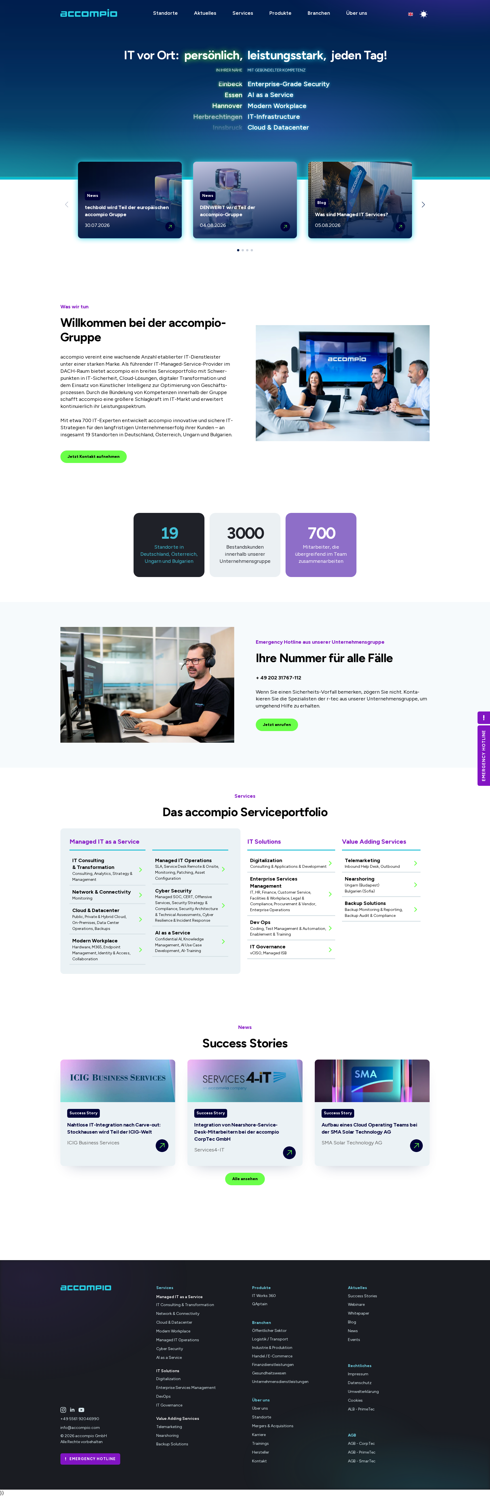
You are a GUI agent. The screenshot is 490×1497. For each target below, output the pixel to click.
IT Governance (169, 1405)
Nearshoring (167, 1435)
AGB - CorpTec (361, 1443)
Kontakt (259, 1461)
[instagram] (63, 1410)
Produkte (280, 13)
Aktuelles (205, 13)
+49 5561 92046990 (79, 1418)
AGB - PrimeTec (361, 1452)
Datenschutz (359, 1382)
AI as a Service (169, 1357)
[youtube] (81, 1410)
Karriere (259, 1434)
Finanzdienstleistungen (273, 1364)
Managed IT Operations (177, 1340)
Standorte (165, 13)
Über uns (356, 13)
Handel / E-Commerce (272, 1356)
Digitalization (168, 1378)
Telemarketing (169, 1426)
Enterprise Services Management (186, 1387)
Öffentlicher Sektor (269, 1330)
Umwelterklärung (363, 1391)
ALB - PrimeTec (361, 1409)
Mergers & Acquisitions (272, 1426)
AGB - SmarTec (361, 1461)
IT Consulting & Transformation (185, 1304)
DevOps (163, 1396)
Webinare (356, 1304)
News (353, 1330)
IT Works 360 (264, 1295)
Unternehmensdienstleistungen (280, 1381)
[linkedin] (72, 1410)
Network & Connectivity (177, 1313)
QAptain (259, 1304)
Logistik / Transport (270, 1339)
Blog (352, 1322)
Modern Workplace (173, 1331)
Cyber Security (169, 1348)
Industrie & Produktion (272, 1347)
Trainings (260, 1443)
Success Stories (362, 1296)
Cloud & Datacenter (174, 1322)
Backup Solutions (172, 1444)
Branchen (319, 13)
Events (354, 1339)
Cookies (355, 1400)
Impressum (358, 1374)
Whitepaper (358, 1313)
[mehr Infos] (170, 226)
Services (243, 13)
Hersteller (260, 1452)
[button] (423, 204)
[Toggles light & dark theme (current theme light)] (424, 14)
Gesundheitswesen (269, 1373)
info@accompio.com (80, 1427)
